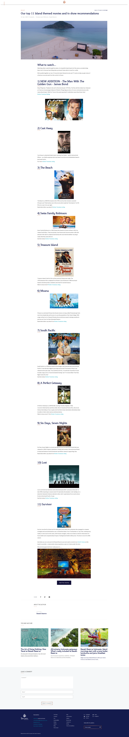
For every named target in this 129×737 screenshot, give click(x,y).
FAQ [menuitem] (67, 714)
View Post (34, 639)
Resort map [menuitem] (68, 720)
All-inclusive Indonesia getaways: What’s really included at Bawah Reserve (64, 651)
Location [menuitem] (55, 716)
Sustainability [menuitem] (56, 720)
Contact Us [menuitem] (68, 722)
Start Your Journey (64, 582)
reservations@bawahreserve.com (40, 720)
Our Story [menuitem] (56, 714)
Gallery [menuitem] (55, 723)
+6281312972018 (41, 718)
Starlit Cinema (81, 542)
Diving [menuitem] (55, 722)
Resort (23, 10)
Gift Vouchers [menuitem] (69, 716)
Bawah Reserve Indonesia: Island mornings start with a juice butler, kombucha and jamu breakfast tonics (94, 652)
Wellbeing (24, 630)
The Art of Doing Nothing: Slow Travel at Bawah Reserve (33, 650)
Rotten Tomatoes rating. (48, 161)
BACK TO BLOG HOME (100, 10)
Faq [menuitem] (54, 718)
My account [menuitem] (56, 727)
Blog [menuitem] (54, 725)
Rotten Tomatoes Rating (43, 94)
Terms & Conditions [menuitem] (70, 725)
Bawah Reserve (53, 17)
